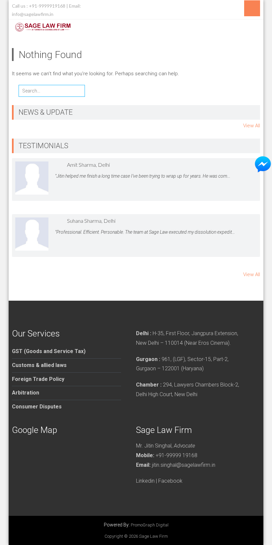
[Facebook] (241, 6)
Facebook (170, 481)
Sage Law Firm (153, 536)
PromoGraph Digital (150, 524)
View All (251, 126)
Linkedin (145, 481)
